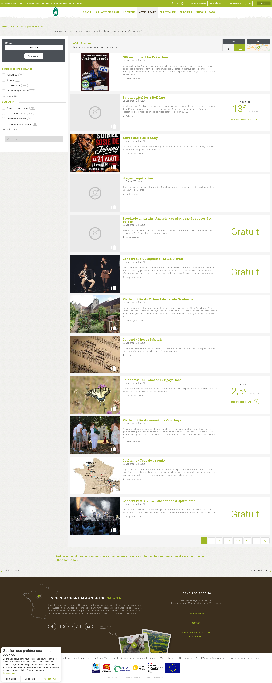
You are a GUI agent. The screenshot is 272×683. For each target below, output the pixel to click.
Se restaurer (168, 12)
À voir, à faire (147, 12)
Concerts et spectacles (20, 108)
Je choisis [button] (30, 678)
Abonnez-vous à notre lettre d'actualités (196, 635)
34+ (238, 540)
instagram (76, 626)
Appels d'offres (44, 4)
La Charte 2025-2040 (107, 12)
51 (247, 540)
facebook (52, 626)
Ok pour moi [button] (50, 678)
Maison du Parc (205, 12)
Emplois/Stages (26, 4)
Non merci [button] (11, 678)
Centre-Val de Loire (96, 667)
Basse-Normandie (107, 667)
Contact (264, 3)
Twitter (177, 3)
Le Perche (129, 12)
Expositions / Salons (19, 113)
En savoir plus (9, 673)
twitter (64, 626)
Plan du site (159, 677)
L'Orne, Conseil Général (122, 667)
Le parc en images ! (105, 627)
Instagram (182, 3)
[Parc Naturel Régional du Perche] (55, 11)
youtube (89, 626)
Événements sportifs (19, 119)
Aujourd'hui (14, 75)
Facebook (172, 3)
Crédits (147, 677)
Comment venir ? (115, 677)
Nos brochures (198, 4)
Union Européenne (172, 667)
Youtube (187, 3)
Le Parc (86, 12)
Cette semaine (16, 85)
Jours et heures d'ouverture (68, 4)
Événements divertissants (21, 124)
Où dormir (186, 12)
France (155, 667)
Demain (13, 80)
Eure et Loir (139, 667)
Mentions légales (133, 677)
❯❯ (265, 540)
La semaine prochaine (20, 91)
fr (250, 4)
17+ (228, 540)
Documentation (9, 4)
